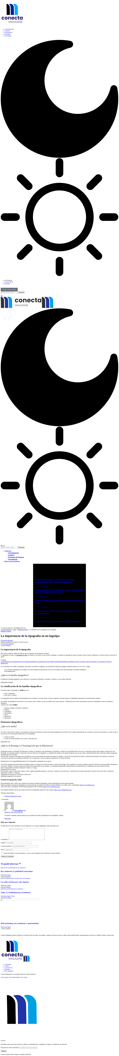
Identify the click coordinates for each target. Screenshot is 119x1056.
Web (2, 849)
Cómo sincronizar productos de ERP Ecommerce (58, 621)
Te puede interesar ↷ (11, 864)
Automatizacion (9, 29)
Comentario (5, 839)
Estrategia (7, 34)
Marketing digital (6, 631)
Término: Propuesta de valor (12, 796)
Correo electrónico (7, 846)
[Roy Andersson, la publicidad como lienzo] (13, 867)
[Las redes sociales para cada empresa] (15, 878)
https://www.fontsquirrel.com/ (62, 790)
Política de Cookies (21, 977)
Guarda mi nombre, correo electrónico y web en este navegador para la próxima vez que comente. (31, 853)
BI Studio (7, 283)
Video (13, 896)
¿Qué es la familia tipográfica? (27, 661)
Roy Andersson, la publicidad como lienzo (17, 871)
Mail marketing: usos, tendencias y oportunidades (20, 923)
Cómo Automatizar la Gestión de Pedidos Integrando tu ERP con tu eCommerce (54, 580)
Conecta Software (42, 586)
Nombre (4, 842)
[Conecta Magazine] (42, 307)
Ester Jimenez (18, 810)
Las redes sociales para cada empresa (15, 882)
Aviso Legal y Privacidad (8, 977)
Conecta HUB (8, 282)
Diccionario (7, 36)
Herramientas (8, 32)
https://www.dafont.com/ (87, 785)
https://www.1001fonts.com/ (51, 786)
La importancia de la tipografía (10, 661)
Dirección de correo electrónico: (10, 1047)
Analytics (7, 31)
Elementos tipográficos (68, 661)
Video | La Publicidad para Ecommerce (16, 892)
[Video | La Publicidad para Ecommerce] (12, 889)
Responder (7, 818)
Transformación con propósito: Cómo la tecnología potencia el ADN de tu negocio (59, 591)
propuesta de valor (21, 655)
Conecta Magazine (42, 607)
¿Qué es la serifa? (80, 661)
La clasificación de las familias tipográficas (48, 661)
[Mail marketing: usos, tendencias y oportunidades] (20, 900)
